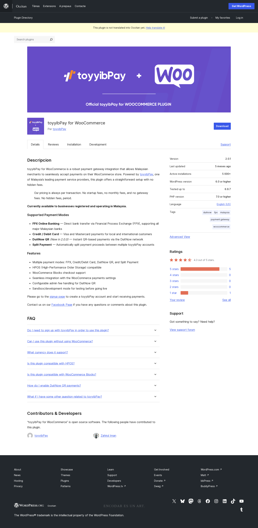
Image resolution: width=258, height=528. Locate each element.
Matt (205, 475)
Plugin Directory (23, 17)
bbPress (207, 480)
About (17, 469)
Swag (159, 486)
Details (35, 144)
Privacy (18, 486)
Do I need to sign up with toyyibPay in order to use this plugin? (68, 330)
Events (158, 475)
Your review (177, 300)
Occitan (52, 505)
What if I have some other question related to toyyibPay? (64, 396)
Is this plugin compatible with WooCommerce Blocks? (61, 374)
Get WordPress (241, 6)
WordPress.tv (116, 486)
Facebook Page (61, 304)
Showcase (67, 469)
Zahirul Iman (108, 435)
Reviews (53, 144)
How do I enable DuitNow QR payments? (54, 385)
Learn (110, 469)
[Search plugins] (51, 39)
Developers (114, 480)
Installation (74, 144)
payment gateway (220, 219)
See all (226, 300)
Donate (160, 480)
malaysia (224, 212)
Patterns (66, 486)
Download (222, 126)
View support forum (182, 329)
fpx (215, 212)
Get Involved (161, 469)
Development (98, 144)
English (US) (224, 204)
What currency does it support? (47, 352)
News (17, 475)
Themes (65, 475)
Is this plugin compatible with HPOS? (51, 363)
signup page (57, 296)
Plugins (65, 480)
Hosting (18, 480)
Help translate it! (155, 27)
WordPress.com (211, 469)
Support (226, 144)
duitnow (207, 212)
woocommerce (221, 226)
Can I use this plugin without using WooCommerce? (60, 341)
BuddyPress (209, 486)
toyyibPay (59, 129)
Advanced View (180, 236)
